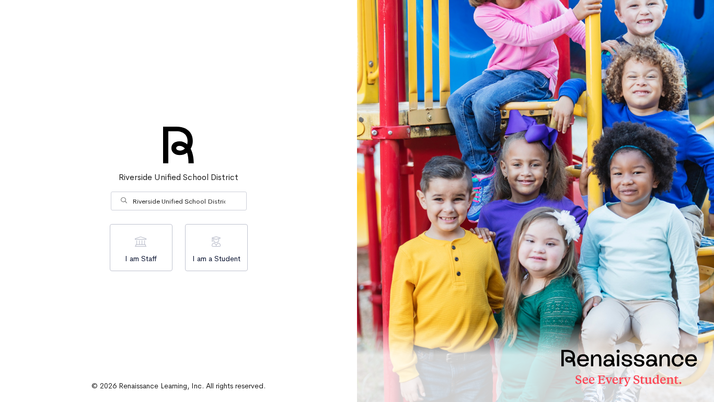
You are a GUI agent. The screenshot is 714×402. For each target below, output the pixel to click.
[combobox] (179, 201)
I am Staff (141, 258)
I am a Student (216, 258)
